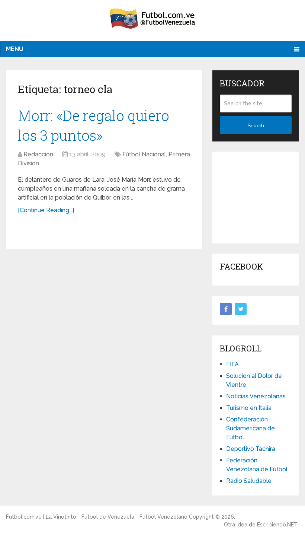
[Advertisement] (262, 196)
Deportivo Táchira (250, 448)
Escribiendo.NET (277, 525)
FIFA (232, 364)
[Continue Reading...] (46, 210)
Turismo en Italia (249, 407)
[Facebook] (226, 309)
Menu (14, 48)
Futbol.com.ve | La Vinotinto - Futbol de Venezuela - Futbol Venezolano (96, 517)
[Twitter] (241, 309)
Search (255, 125)
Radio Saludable (249, 480)
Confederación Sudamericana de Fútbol (250, 428)
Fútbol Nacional (144, 154)
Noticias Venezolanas (256, 396)
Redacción (38, 154)
